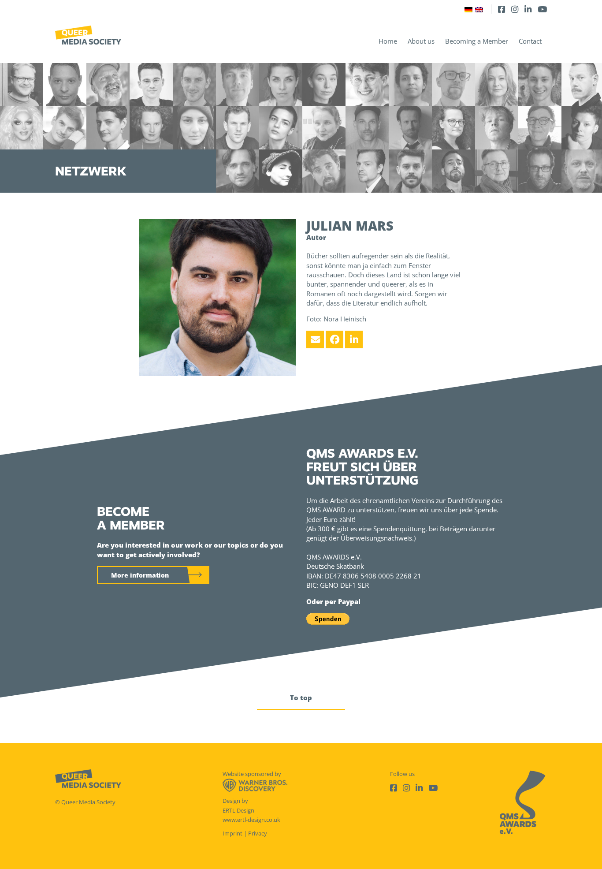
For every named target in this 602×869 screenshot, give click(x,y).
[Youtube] (542, 9)
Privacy (257, 833)
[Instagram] (514, 9)
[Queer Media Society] (88, 35)
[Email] (315, 339)
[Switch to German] (468, 9)
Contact (530, 41)
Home (388, 41)
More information (140, 575)
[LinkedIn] (527, 9)
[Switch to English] (479, 9)
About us (421, 41)
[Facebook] (501, 9)
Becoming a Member (476, 41)
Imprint (232, 833)
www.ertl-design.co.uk (251, 820)
